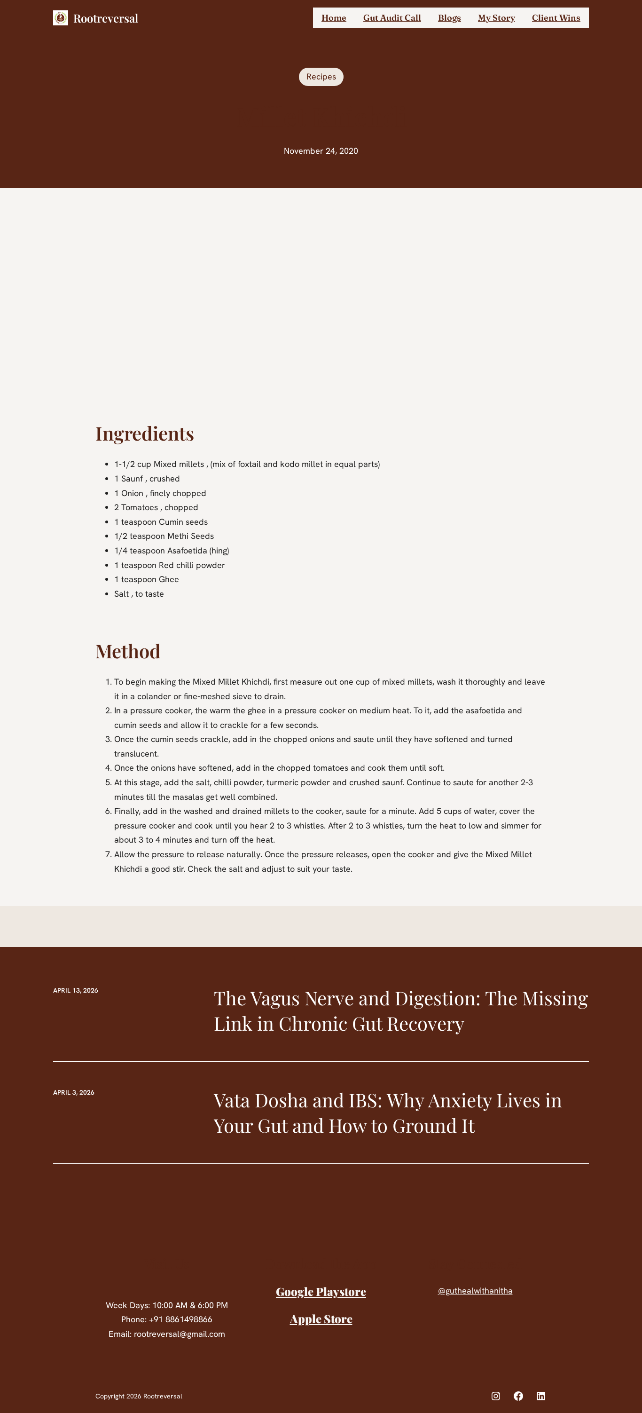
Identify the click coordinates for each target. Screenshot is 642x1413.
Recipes (321, 76)
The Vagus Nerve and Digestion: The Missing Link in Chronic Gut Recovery (401, 1010)
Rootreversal (105, 17)
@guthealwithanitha (475, 1290)
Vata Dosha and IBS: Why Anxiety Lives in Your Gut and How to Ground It (388, 1112)
